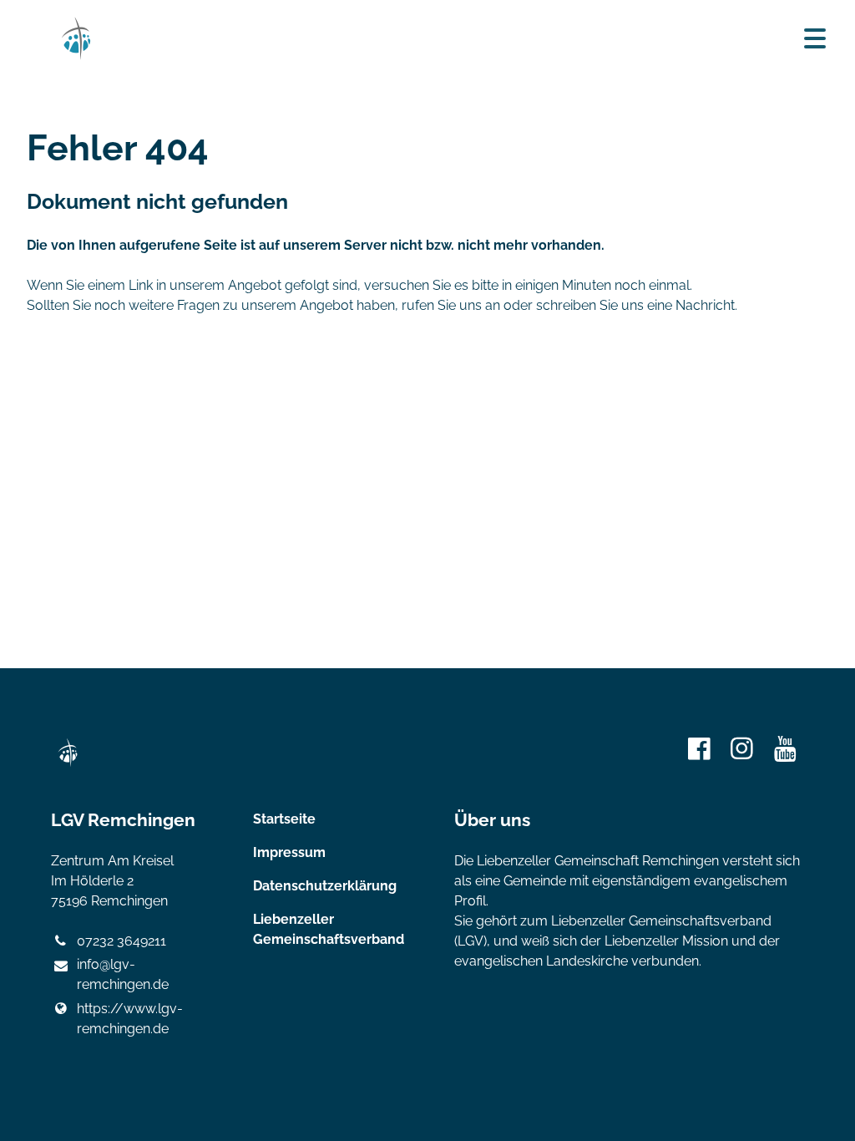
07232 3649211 (121, 941)
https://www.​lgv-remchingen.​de (130, 1019)
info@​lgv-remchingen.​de (123, 974)
